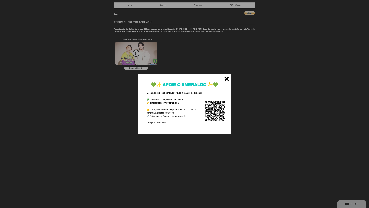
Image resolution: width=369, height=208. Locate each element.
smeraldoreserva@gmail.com (164, 103)
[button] (226, 79)
